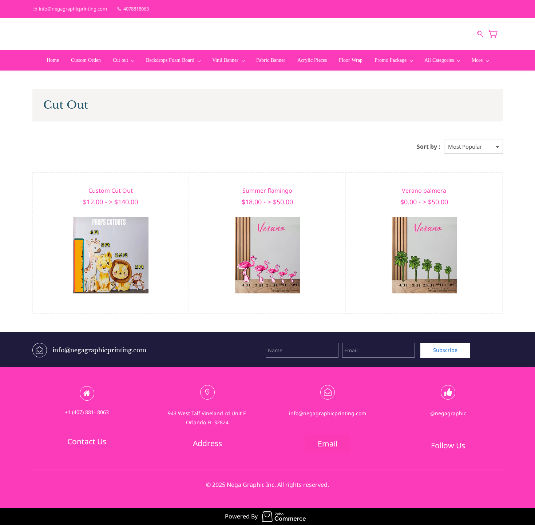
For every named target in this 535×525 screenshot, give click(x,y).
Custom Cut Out (110, 191)
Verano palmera (424, 191)
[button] (87, 441)
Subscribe (445, 349)
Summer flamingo (267, 191)
